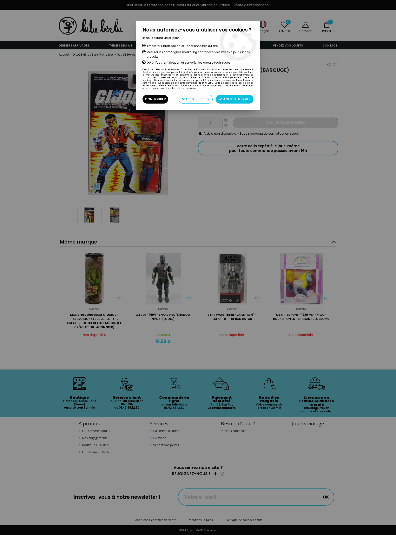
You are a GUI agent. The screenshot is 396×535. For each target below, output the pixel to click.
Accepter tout (236, 99)
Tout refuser (197, 99)
